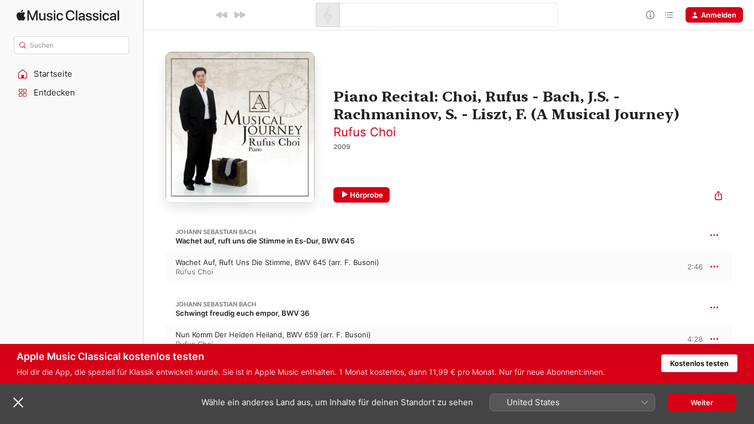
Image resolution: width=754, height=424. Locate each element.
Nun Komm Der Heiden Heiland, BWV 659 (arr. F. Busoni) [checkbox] (273, 334)
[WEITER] (239, 15)
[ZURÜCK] (222, 15)
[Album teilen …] (718, 197)
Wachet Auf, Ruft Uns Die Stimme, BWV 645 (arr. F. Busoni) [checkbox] (277, 262)
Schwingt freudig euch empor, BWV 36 (242, 313)
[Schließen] (18, 402)
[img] (68, 15)
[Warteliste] (669, 15)
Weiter (702, 402)
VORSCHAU (687, 266)
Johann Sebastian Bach (216, 232)
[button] (71, 74)
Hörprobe (366, 194)
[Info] (650, 15)
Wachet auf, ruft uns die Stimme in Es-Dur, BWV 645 (265, 240)
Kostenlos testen (699, 363)
